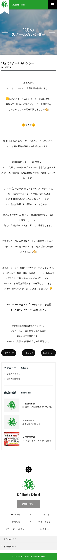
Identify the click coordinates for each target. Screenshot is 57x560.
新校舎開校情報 (13, 378)
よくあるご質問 (10, 539)
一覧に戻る (28, 352)
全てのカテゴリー (14, 373)
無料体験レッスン (11, 546)
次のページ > (48, 352)
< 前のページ (8, 352)
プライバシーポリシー (16, 529)
